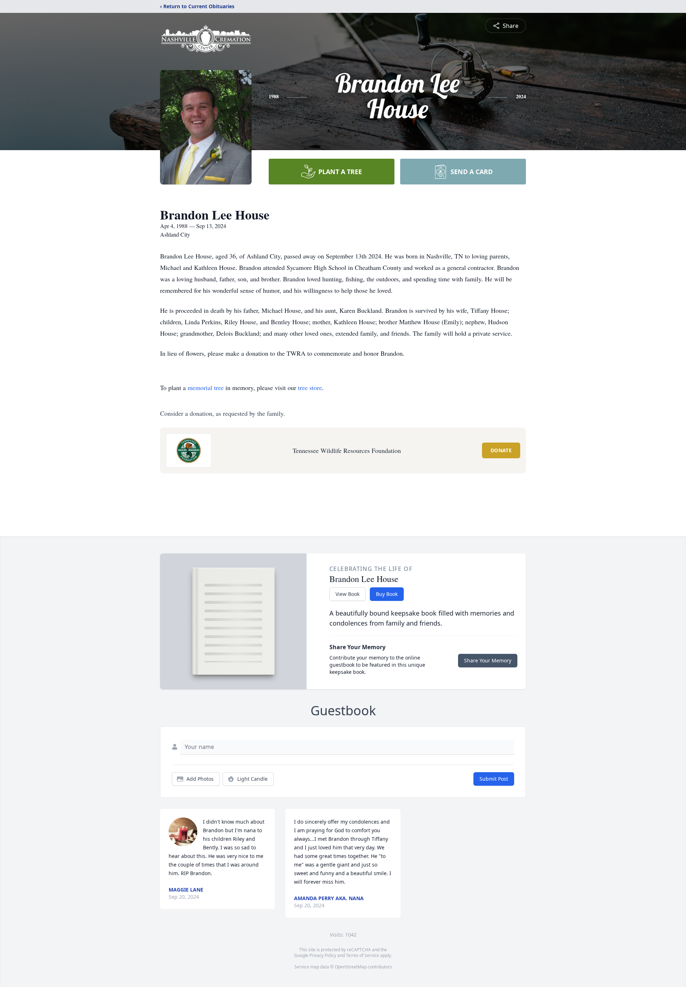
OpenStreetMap (351, 967)
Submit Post (493, 778)
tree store (310, 387)
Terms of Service (362, 955)
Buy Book (387, 594)
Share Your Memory (487, 660)
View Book (347, 594)
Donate (501, 450)
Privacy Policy (322, 955)
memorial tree (206, 387)
